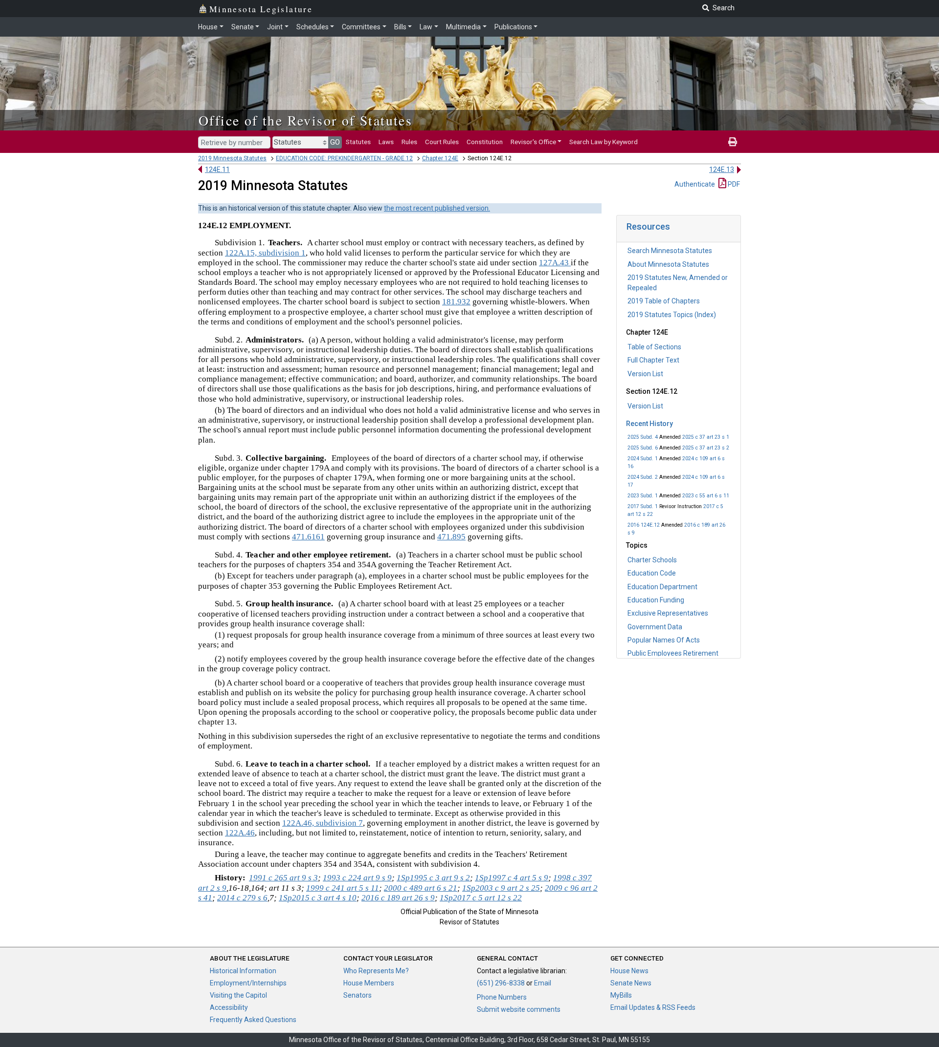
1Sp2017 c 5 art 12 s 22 (481, 897)
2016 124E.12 (643, 525)
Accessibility (229, 1007)
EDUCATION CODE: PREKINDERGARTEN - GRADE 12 (344, 158)
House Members (368, 983)
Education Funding (655, 600)
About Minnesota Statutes (668, 264)
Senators (357, 995)
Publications (513, 27)
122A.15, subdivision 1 (265, 252)
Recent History (649, 423)
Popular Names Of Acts (663, 640)
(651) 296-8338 (501, 983)
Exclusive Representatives (667, 613)
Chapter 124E (440, 158)
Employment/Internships (248, 983)
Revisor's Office (533, 142)
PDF (733, 184)
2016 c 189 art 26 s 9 (398, 897)
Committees (361, 27)
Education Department (662, 587)
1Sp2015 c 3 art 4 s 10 (318, 897)
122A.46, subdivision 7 (322, 823)
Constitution (485, 142)
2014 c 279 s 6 (242, 897)
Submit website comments (518, 1009)
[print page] (732, 141)
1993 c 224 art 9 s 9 (357, 877)
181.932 (456, 301)
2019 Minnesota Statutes (232, 158)
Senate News (630, 983)
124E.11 (217, 169)
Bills (400, 27)
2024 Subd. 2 (642, 477)
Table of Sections (654, 347)
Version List (645, 374)
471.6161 (308, 536)
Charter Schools (652, 560)
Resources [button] (648, 226)
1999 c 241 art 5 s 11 (342, 888)
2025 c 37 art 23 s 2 (705, 448)
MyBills (621, 995)
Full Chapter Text (653, 360)
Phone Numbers (502, 997)
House (208, 27)
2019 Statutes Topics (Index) (671, 315)
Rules (409, 142)
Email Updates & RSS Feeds (652, 1007)
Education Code (651, 573)
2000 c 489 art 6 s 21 (420, 888)
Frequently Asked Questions (253, 1020)
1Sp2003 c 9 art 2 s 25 (501, 888)
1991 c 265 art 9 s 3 (283, 877)
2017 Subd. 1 (642, 506)
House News (629, 971)
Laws (386, 142)
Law (426, 27)
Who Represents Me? (376, 971)
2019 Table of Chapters (663, 301)
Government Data (654, 627)
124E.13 (721, 169)
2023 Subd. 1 (642, 495)
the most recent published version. (437, 208)
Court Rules (442, 142)
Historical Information (243, 971)
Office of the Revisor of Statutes (305, 120)
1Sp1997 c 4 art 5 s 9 (511, 877)
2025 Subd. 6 (642, 448)
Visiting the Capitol (238, 995)
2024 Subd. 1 (642, 458)
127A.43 (555, 262)
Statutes (358, 142)
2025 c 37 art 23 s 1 (705, 437)
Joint (275, 27)
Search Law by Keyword (603, 142)
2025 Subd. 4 (642, 437)
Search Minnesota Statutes (669, 251)
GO (335, 142)
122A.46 (240, 832)
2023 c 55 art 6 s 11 (705, 495)
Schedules (312, 27)
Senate (242, 27)
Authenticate (694, 184)
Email (542, 983)
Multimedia (463, 27)
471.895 (451, 536)
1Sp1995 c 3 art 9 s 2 (433, 877)
